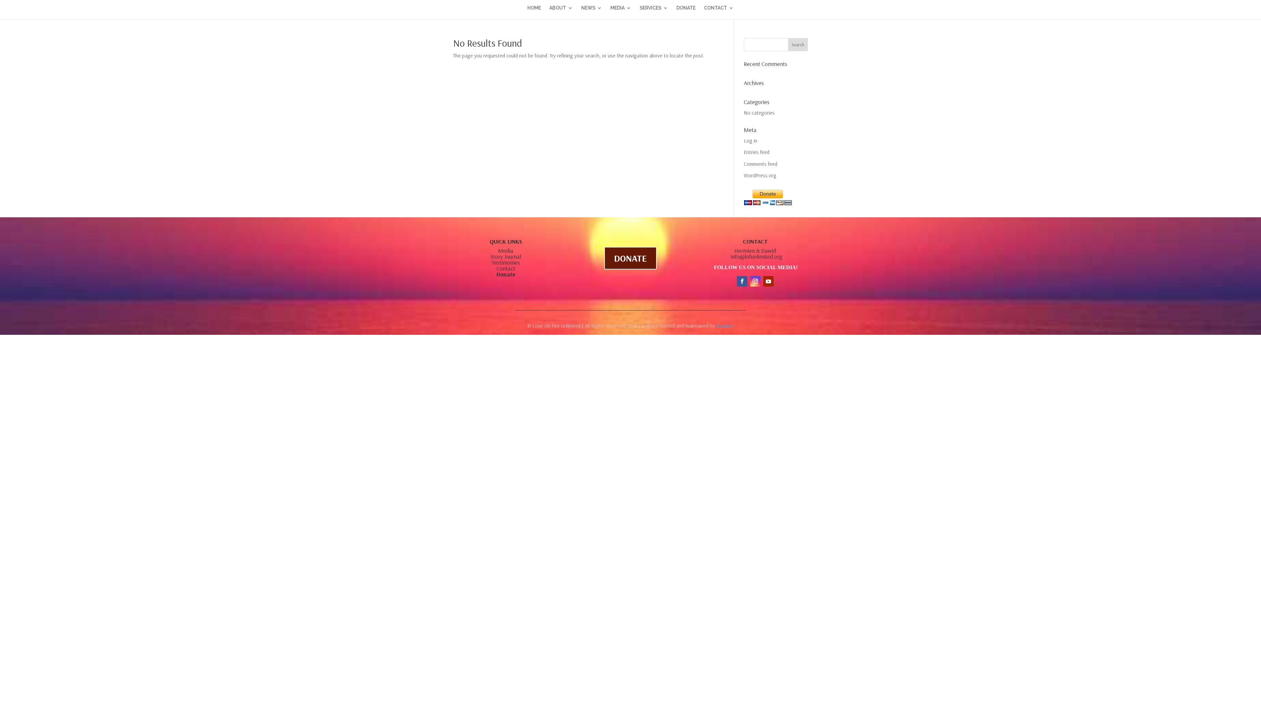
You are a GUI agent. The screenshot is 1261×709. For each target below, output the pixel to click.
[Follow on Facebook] (742, 281)
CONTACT (715, 8)
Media (505, 250)
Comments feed (760, 164)
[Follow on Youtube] (768, 281)
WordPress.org (760, 175)
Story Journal (505, 256)
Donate (506, 274)
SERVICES (650, 8)
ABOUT (557, 8)
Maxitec (725, 325)
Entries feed (756, 152)
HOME (534, 8)
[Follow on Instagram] (755, 281)
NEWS (588, 8)
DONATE (686, 8)
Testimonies (506, 262)
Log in (750, 140)
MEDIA (617, 8)
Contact (506, 268)
